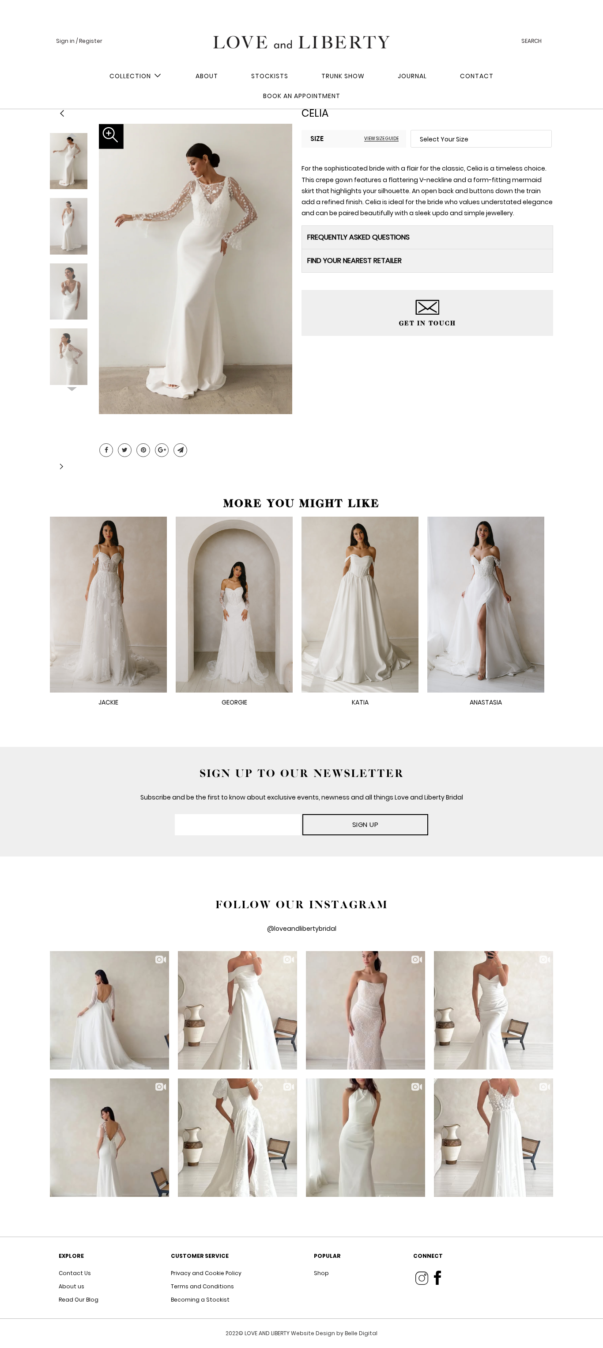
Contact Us (75, 1273)
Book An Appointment (301, 95)
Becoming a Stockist (200, 1299)
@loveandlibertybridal (301, 928)
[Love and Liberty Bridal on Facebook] (106, 450)
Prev (72, 140)
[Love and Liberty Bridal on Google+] (162, 450)
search (531, 41)
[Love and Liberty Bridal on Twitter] (125, 450)
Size (317, 138)
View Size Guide (381, 138)
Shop (321, 1273)
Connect (428, 1256)
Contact (477, 76)
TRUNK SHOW (343, 76)
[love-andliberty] (301, 40)
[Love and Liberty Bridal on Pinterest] (143, 450)
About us (71, 1286)
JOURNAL (412, 76)
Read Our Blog (78, 1299)
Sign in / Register (79, 41)
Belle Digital (361, 1333)
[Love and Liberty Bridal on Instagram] (421, 1278)
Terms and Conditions (202, 1286)
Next (72, 384)
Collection (132, 76)
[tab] (427, 237)
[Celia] (195, 269)
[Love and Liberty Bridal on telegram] (180, 450)
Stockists (269, 76)
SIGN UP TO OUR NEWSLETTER (302, 773)
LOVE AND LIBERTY (268, 1333)
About (207, 76)
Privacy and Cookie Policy (206, 1273)
